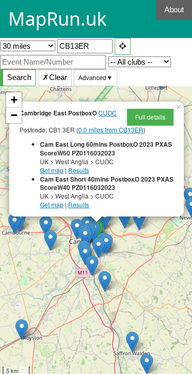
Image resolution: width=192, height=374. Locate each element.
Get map (51, 170)
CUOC (107, 112)
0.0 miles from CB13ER (110, 129)
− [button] (14, 115)
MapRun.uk (57, 18)
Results (78, 170)
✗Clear (54, 77)
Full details (150, 116)
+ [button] (14, 99)
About (174, 9)
